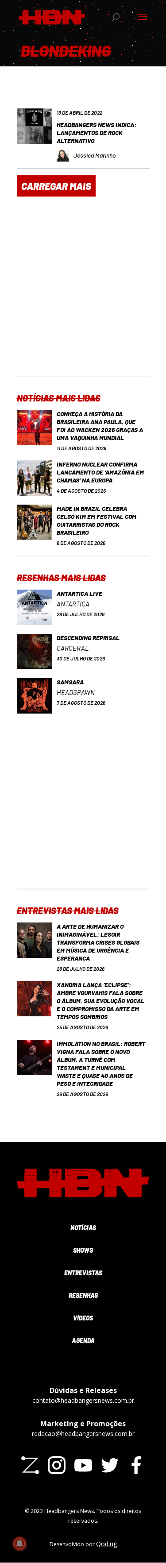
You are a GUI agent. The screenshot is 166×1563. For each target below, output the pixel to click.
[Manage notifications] (19, 1543)
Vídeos (83, 1318)
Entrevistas (83, 1273)
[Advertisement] (83, 293)
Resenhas (83, 1295)
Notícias (83, 1227)
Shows (83, 1250)
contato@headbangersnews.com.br (83, 1400)
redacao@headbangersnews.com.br (83, 1433)
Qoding (106, 1544)
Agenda (83, 1340)
